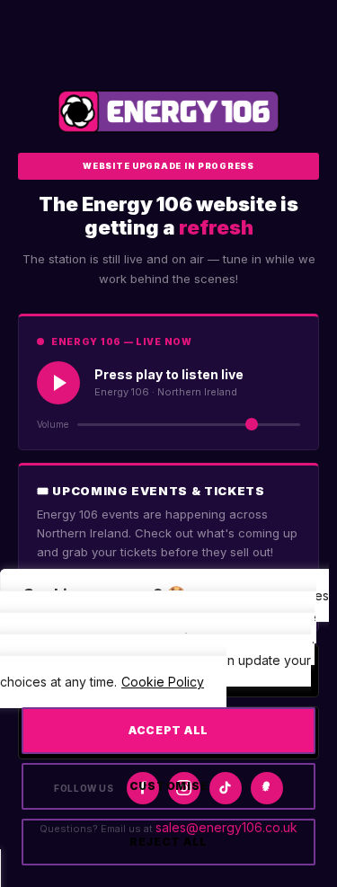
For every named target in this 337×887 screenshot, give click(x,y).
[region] (168, 735)
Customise (168, 786)
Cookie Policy (162, 681)
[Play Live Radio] (58, 382)
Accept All (168, 730)
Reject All (168, 841)
